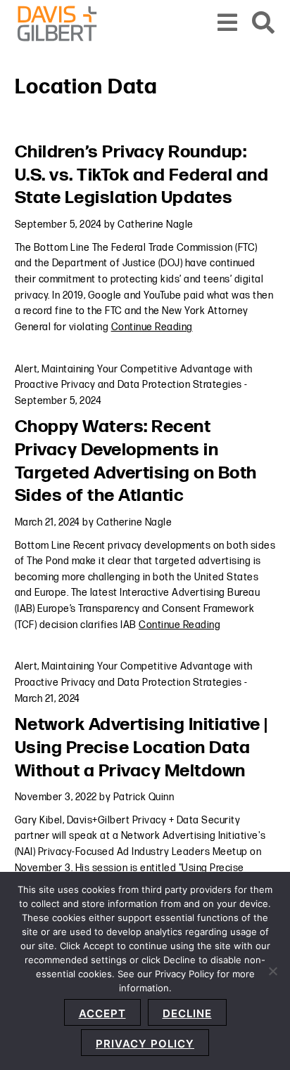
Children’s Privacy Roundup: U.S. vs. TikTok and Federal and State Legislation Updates (142, 175)
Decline (187, 1013)
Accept (102, 1013)
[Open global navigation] (228, 23)
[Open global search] (263, 23)
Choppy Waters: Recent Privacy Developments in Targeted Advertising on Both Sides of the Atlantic (136, 461)
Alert (26, 369)
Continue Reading (152, 327)
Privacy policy (145, 1043)
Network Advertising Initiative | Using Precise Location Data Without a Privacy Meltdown (141, 747)
